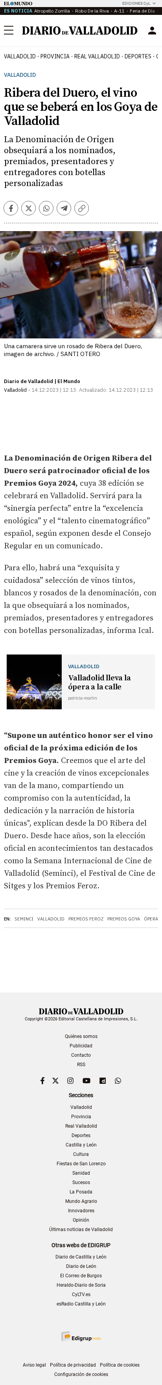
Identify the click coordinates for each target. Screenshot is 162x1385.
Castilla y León (81, 1145)
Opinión (81, 1220)
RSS (81, 1064)
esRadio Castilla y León (81, 1304)
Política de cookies (120, 1365)
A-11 (119, 11)
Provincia (55, 56)
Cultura (81, 1154)
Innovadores (81, 1210)
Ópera (151, 919)
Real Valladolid (97, 56)
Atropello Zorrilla (52, 11)
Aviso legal (34, 1365)
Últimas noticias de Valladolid (81, 1229)
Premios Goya (123, 919)
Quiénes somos (81, 1036)
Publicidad (81, 1046)
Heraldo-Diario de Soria (81, 1285)
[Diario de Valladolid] (80, 30)
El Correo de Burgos (81, 1275)
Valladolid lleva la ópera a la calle (99, 682)
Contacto (81, 1055)
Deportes (138, 56)
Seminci (24, 919)
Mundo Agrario (81, 1201)
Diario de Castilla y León (81, 1257)
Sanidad (81, 1173)
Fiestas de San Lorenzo (81, 1163)
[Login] (152, 30)
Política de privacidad (73, 1365)
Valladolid (20, 56)
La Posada (81, 1192)
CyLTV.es (81, 1294)
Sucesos (81, 1182)
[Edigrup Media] (81, 1336)
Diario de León (81, 1266)
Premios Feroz (85, 919)
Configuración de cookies (81, 1374)
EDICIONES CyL (136, 3)
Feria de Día (142, 11)
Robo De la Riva (92, 11)
